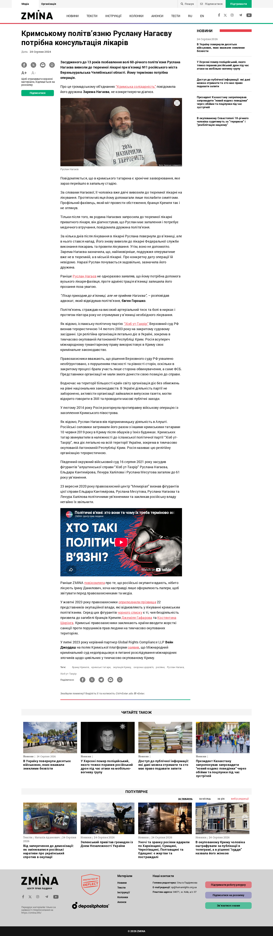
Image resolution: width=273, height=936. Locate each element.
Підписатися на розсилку (228, 895)
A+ (24, 72)
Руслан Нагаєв (84, 276)
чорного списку (130, 612)
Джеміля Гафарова (136, 617)
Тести (175, 16)
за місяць (205, 798)
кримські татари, (101, 667)
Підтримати (238, 4)
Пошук (189, 3)
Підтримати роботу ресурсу (228, 884)
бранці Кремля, (81, 667)
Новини (72, 16)
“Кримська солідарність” (136, 86)
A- (33, 72)
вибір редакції (240, 798)
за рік (221, 798)
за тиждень (185, 798)
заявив (133, 647)
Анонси (157, 16)
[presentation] (28, 817)
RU (190, 16)
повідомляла (94, 582)
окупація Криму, (122, 667)
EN (202, 16)
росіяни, (160, 667)
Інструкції (113, 16)
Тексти (92, 16)
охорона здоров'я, (144, 667)
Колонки (136, 16)
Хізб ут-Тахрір (68, 673)
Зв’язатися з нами (228, 905)
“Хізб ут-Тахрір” (136, 323)
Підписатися (213, 4)
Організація (48, 4)
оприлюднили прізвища (137, 602)
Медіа (25, 4)
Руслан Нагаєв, (175, 667)
